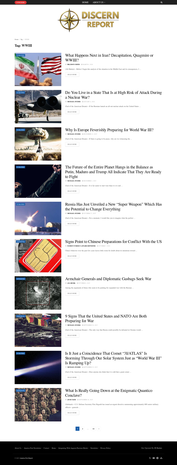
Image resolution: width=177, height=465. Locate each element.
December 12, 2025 (90, 134)
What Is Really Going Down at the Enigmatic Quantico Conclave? (108, 392)
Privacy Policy (105, 448)
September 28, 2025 (85, 400)
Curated (20, 55)
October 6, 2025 (84, 283)
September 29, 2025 (90, 367)
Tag (21, 39)
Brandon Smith (73, 64)
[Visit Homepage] (88, 19)
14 (93, 428)
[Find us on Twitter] (150, 458)
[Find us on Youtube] (154, 458)
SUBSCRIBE (20, 2)
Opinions (21, 242)
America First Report (26, 458)
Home (85, 2)
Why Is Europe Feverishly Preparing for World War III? (109, 129)
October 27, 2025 (89, 213)
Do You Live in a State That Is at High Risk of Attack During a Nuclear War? (113, 94)
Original (21, 316)
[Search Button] (161, 2)
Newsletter (94, 448)
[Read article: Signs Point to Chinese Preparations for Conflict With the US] (38, 255)
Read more (73, 74)
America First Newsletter (32, 448)
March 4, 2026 (87, 64)
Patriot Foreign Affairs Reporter (81, 246)
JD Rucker (71, 400)
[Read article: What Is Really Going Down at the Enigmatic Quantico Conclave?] (38, 404)
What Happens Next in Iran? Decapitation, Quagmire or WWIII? (109, 57)
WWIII (27, 39)
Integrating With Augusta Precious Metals (73, 448)
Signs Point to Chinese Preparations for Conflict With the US (113, 241)
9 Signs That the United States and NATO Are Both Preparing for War (106, 318)
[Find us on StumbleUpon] (161, 458)
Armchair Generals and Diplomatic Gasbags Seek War (108, 278)
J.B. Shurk (71, 283)
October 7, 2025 (104, 246)
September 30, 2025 (90, 325)
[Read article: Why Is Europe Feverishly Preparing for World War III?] (38, 144)
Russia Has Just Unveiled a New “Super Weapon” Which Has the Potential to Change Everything (113, 206)
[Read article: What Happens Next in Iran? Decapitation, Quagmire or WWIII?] (38, 69)
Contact (46, 448)
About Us (98, 2)
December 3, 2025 (89, 181)
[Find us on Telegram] (157, 458)
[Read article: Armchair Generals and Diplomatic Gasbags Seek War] (38, 293)
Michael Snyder (73, 102)
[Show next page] (99, 429)
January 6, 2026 (89, 102)
